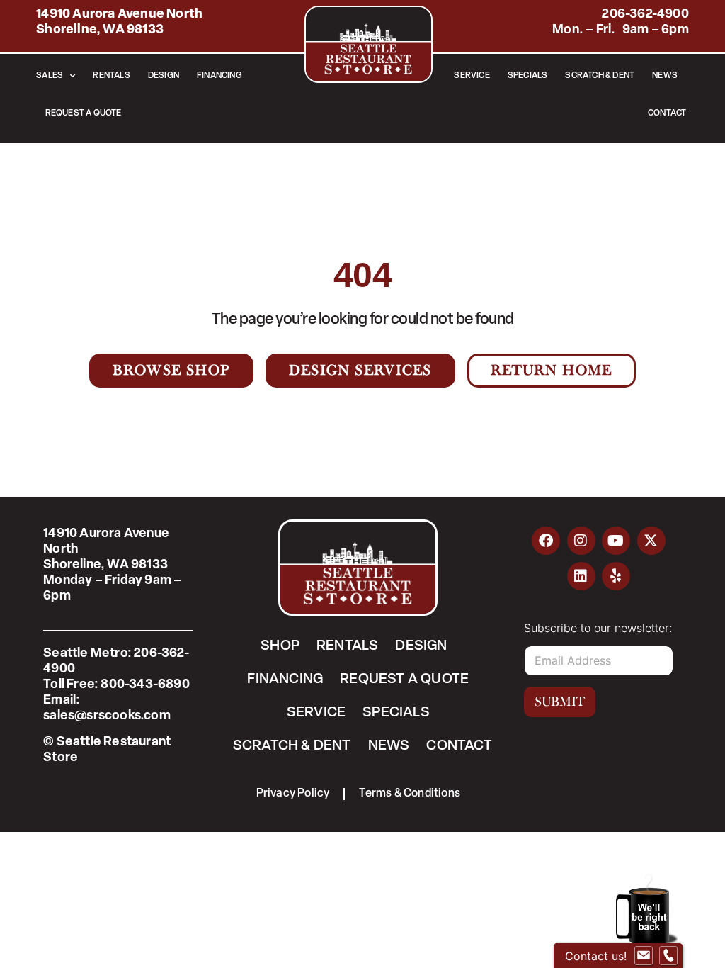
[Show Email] (643, 956)
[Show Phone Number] (668, 956)
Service (471, 76)
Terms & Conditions (409, 793)
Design (163, 76)
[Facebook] (546, 541)
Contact (667, 113)
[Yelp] (616, 576)
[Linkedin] (581, 576)
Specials (528, 76)
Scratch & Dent (599, 76)
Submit (560, 701)
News (665, 76)
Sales (49, 76)
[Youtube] (616, 541)
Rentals (111, 76)
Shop (280, 646)
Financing (219, 76)
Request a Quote (83, 113)
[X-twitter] (651, 541)
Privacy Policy (293, 793)
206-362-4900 (645, 15)
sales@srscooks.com (107, 716)
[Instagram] (581, 541)
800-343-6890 (145, 685)
